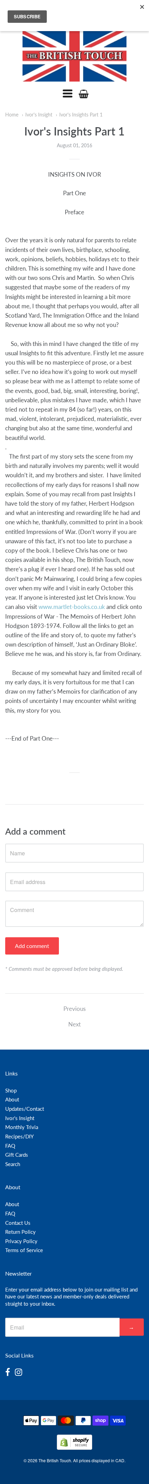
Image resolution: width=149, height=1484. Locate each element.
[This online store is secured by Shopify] (74, 1448)
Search (12, 1164)
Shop (11, 1090)
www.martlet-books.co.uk (71, 606)
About (12, 1099)
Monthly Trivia (21, 1127)
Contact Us (17, 1223)
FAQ (10, 1146)
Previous (74, 1008)
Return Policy (20, 1232)
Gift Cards (16, 1155)
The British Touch (54, 1460)
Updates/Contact (24, 1109)
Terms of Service (24, 1250)
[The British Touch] (74, 56)
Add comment (32, 945)
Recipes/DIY (19, 1136)
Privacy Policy (21, 1241)
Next (74, 1024)
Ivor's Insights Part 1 (81, 115)
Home (11, 115)
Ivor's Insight (38, 115)
